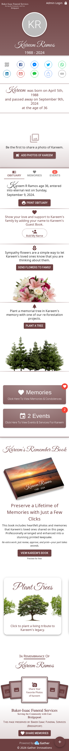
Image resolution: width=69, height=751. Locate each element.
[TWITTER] (48, 64)
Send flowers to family (34, 267)
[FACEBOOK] (21, 64)
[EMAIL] (21, 74)
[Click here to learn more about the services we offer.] (35, 714)
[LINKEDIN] (7, 74)
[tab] (14, 173)
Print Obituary (37, 202)
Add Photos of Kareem (37, 155)
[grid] (34, 611)
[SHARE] (48, 74)
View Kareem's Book (34, 553)
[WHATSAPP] (62, 64)
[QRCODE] (7, 64)
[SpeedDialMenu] (59, 742)
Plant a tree (34, 325)
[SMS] (34, 74)
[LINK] (62, 74)
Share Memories (36, 733)
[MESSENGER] (34, 64)
